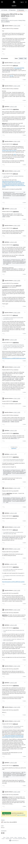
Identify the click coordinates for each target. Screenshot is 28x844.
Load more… (14, 448)
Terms (4, 837)
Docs (24, 837)
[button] (26, 10)
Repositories (12, 10)
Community (20, 837)
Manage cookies (9, 838)
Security (11, 837)
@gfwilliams (16, 109)
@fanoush (15, 65)
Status (15, 837)
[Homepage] (14, 2)
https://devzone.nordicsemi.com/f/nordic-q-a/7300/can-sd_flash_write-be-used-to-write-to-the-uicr (13, 183)
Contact (3, 838)
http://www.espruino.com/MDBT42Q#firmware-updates (14, 358)
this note (11, 75)
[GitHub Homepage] (10, 840)
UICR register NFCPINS (19, 67)
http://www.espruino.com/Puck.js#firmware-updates (13, 581)
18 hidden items (14, 447)
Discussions (21, 10)
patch (15, 154)
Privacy (7, 837)
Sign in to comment (21, 814)
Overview (5, 10)
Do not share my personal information (19, 838)
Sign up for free (6, 813)
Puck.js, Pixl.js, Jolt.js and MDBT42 (9, 822)
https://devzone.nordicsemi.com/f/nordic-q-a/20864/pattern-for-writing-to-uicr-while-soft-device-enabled (13, 185)
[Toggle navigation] (2, 2)
